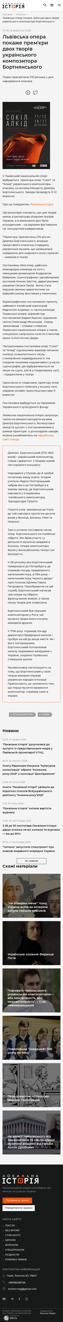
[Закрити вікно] (53, 641)
